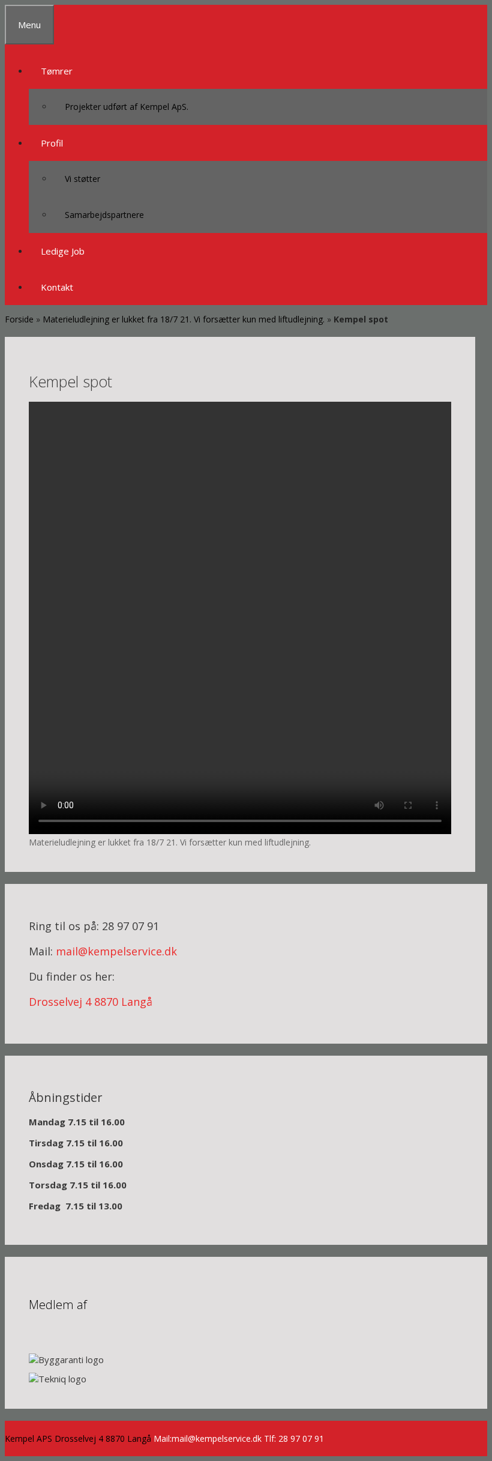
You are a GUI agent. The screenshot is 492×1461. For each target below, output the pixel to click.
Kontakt (57, 287)
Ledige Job (63, 251)
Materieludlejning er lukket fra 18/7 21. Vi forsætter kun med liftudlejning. (184, 319)
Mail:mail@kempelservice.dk (208, 1438)
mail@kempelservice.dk (116, 951)
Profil (52, 143)
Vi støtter (82, 178)
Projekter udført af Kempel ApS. (126, 106)
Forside (19, 319)
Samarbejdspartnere (104, 214)
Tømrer (57, 71)
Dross (44, 1001)
